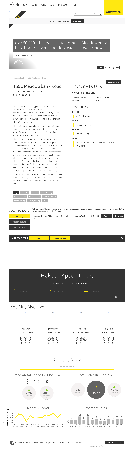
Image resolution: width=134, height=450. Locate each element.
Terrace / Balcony (34, 201)
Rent (43, 4)
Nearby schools (60, 238)
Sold (51, 4)
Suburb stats (113, 82)
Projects (62, 4)
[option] (67, 51)
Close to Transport (50, 197)
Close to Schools (20, 197)
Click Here (77, 21)
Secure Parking (19, 201)
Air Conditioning (46, 193)
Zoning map (119, 216)
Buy (24, 4)
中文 (73, 4)
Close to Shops (34, 197)
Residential (25, 193)
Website (106, 216)
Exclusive (34, 193)
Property (39, 238)
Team (33, 4)
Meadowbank (19, 78)
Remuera (25, 329)
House (45, 201)
